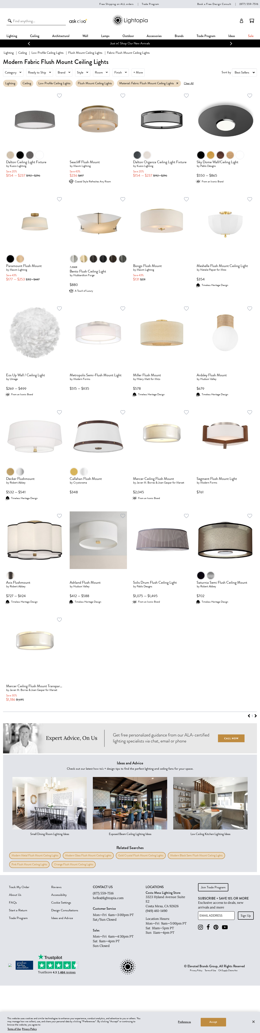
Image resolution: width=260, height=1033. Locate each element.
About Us (15, 894)
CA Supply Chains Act (227, 970)
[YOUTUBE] (225, 927)
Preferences (184, 1022)
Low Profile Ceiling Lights (47, 52)
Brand (61, 72)
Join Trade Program (213, 887)
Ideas (231, 36)
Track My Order (19, 887)
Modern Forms (81, 379)
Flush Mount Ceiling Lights (85, 52)
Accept (213, 1022)
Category (10, 72)
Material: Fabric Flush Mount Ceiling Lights (146, 83)
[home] (130, 25)
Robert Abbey (18, 482)
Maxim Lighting (82, 166)
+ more (73, 266)
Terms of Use (210, 970)
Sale (251, 36)
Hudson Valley (208, 379)
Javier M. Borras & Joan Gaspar (154, 482)
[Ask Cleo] (78, 21)
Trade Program (150, 4)
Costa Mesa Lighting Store (163, 892)
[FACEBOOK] (208, 927)
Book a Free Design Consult (214, 4)
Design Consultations (64, 910)
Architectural (60, 36)
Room (99, 72)
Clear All (189, 83)
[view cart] (252, 21)
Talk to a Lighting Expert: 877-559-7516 (136, 43)
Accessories (154, 36)
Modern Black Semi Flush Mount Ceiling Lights (196, 855)
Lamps (105, 36)
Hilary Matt (143, 379)
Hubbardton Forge (83, 275)
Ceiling (34, 36)
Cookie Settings (61, 902)
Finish (118, 72)
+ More (138, 72)
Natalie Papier (208, 270)
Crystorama (80, 482)
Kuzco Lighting (18, 166)
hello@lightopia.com (108, 898)
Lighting (11, 36)
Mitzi (223, 270)
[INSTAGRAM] (200, 927)
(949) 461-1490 (156, 911)
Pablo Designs (208, 166)
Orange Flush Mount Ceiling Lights (73, 864)
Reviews (56, 887)
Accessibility (59, 894)
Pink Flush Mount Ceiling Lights (29, 864)
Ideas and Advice (62, 918)
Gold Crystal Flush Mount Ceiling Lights (140, 855)
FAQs (13, 902)
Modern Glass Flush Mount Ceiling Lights (88, 855)
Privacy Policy (196, 970)
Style (80, 72)
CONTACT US (103, 887)
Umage (14, 379)
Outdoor (128, 36)
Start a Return (18, 910)
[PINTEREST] (215, 927)
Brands (179, 36)
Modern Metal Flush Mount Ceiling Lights (35, 855)
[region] (130, 1022)
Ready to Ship (37, 72)
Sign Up (246, 915)
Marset (180, 482)
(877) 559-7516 (248, 4)
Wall (85, 36)
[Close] (253, 1021)
